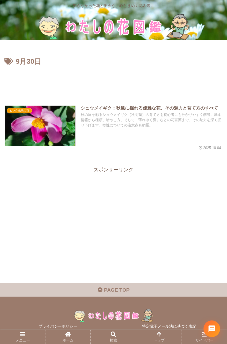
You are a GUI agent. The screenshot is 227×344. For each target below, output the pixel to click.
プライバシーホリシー (57, 326)
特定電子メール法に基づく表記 (169, 326)
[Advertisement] (113, 82)
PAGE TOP (116, 290)
